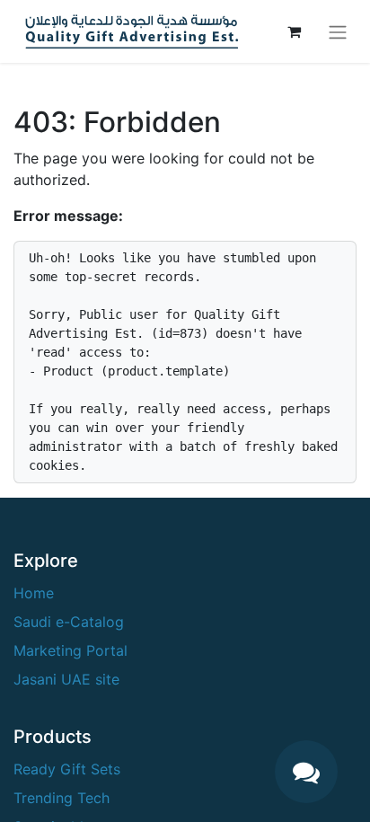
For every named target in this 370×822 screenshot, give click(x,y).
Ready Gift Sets (66, 769)
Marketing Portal (70, 650)
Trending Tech (61, 798)
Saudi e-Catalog (68, 622)
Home (33, 593)
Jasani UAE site (66, 679)
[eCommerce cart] (294, 31)
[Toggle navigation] (338, 31)
